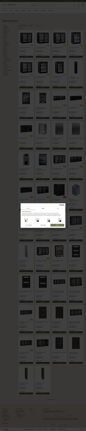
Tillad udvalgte (43, 225)
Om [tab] (58, 208)
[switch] (37, 221)
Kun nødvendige (29, 225)
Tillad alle (57, 225)
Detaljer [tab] (43, 208)
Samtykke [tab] (28, 208)
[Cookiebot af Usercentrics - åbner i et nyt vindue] (60, 205)
